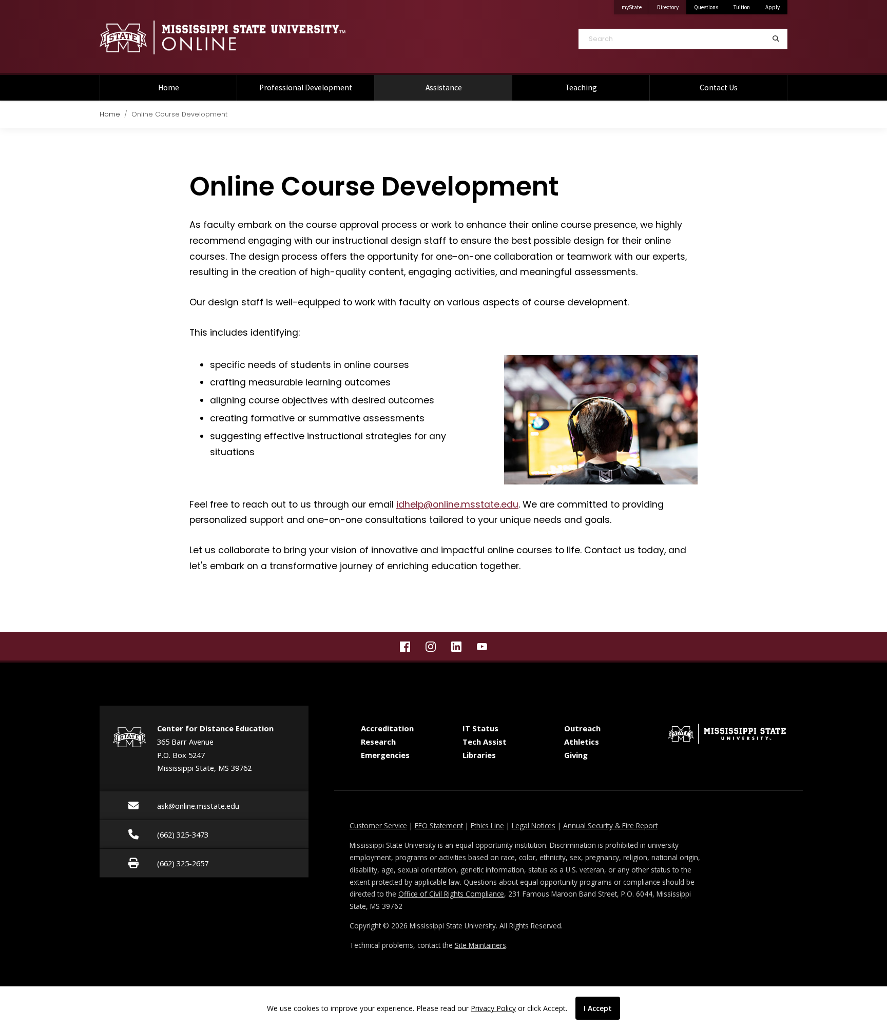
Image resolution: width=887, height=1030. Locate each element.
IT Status (480, 728)
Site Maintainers (480, 945)
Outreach (582, 728)
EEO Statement (439, 825)
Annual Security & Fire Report (610, 825)
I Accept (598, 1008)
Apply (772, 7)
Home (168, 87)
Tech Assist (484, 741)
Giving (576, 755)
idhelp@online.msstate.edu (457, 504)
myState (635, 7)
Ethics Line (487, 825)
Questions (706, 7)
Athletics (581, 741)
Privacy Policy (493, 1008)
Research (378, 741)
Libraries (479, 755)
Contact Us (719, 87)
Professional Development (305, 87)
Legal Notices (533, 825)
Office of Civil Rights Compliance (451, 894)
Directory (671, 7)
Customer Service (378, 825)
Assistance (459, 87)
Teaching (581, 87)
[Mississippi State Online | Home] (264, 37)
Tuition (742, 7)
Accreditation (387, 728)
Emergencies (385, 755)
